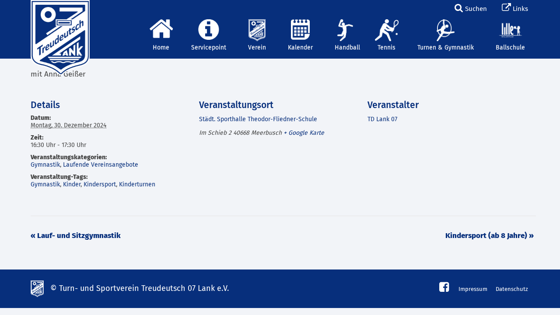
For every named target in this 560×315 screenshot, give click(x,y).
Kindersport (100, 185)
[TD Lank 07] (59, 11)
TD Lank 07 (382, 119)
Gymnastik (45, 165)
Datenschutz (512, 289)
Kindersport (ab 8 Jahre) (489, 236)
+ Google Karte (304, 133)
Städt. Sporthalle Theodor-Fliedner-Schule (258, 119)
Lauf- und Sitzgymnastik (76, 236)
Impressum (472, 289)
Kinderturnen (137, 185)
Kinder (71, 185)
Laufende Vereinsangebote (100, 165)
